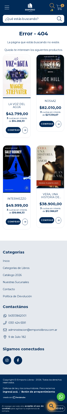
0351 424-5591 (17, 322)
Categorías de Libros (16, 268)
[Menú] (7, 7)
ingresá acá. (10, 391)
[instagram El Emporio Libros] (7, 360)
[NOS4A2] (58, 124)
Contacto (9, 289)
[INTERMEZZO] (25, 222)
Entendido (56, 408)
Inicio (6, 261)
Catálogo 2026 (12, 275)
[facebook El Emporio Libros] (18, 360)
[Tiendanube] (14, 397)
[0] (59, 8)
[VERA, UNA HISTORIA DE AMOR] (58, 220)
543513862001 (17, 315)
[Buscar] (59, 19)
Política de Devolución (17, 296)
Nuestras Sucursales (16, 282)
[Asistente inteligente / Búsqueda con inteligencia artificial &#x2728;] (51, 406)
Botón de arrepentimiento (38, 391)
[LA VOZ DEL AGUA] (25, 130)
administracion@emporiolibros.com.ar (32, 329)
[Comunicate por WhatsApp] (61, 397)
